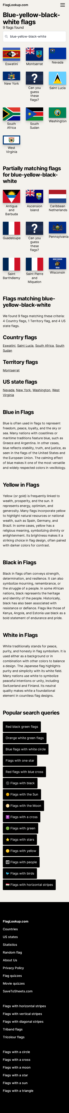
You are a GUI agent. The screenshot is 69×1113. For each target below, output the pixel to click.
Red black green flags (22, 726)
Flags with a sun (15, 1083)
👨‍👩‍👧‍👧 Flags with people (21, 862)
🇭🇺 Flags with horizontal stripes (29, 885)
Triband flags (13, 1029)
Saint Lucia (25, 345)
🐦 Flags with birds (20, 873)
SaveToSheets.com (18, 991)
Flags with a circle (16, 1052)
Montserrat (11, 370)
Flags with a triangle (18, 1091)
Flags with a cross (16, 1059)
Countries (10, 929)
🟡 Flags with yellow (21, 851)
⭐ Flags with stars (20, 839)
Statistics (10, 944)
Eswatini (9, 345)
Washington (41, 390)
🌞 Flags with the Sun (22, 794)
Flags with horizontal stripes (24, 1006)
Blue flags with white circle (26, 749)
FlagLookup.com (15, 5)
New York (23, 390)
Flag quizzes (12, 976)
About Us (10, 960)
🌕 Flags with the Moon (23, 805)
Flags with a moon (17, 1067)
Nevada (8, 390)
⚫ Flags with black (20, 783)
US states (10, 937)
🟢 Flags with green (20, 828)
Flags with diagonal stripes (23, 1021)
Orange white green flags (25, 738)
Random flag (12, 952)
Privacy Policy (13, 968)
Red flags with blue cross (24, 772)
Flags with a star (15, 1075)
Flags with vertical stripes (22, 1014)
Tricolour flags (14, 1037)
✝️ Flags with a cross (22, 817)
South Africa (44, 345)
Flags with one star (20, 760)
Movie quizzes (14, 983)
